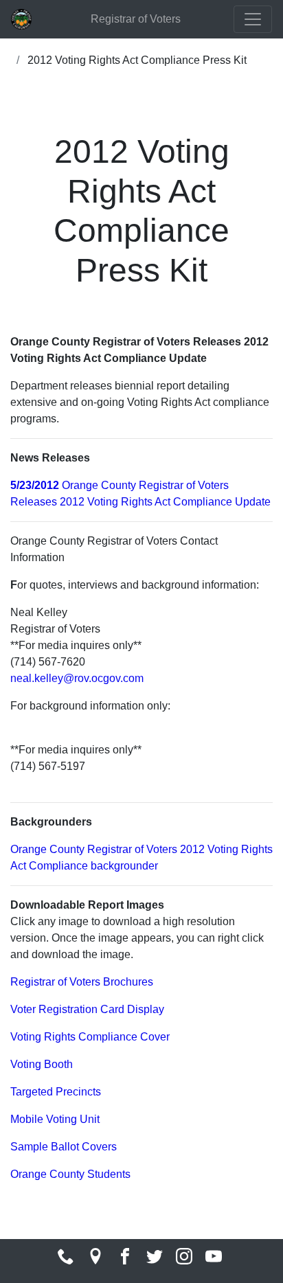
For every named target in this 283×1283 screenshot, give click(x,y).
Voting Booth (41, 1064)
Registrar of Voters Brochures (81, 982)
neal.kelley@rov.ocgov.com (77, 678)
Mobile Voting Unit (55, 1119)
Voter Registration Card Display (87, 1009)
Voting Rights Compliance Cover (90, 1037)
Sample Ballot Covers (63, 1147)
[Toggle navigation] (253, 19)
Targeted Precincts (55, 1092)
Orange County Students (70, 1174)
